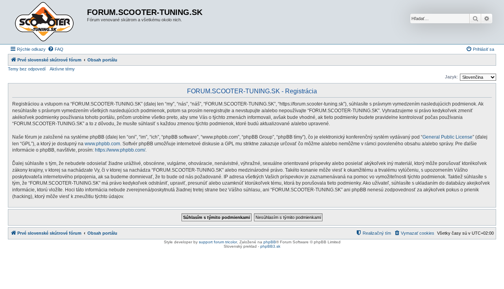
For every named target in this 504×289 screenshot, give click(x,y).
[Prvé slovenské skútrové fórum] (48, 22)
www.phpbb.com (102, 143)
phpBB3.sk (270, 246)
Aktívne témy (62, 69)
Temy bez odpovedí (27, 69)
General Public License (447, 137)
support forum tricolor (218, 242)
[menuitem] (55, 49)
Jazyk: (451, 76)
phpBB (269, 242)
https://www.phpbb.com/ (120, 150)
